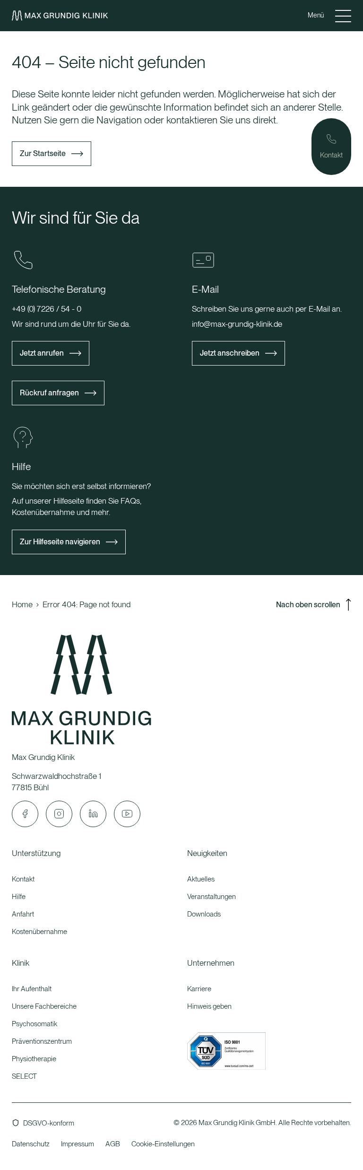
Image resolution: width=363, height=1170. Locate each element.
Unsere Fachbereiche (44, 1006)
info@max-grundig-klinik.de (237, 324)
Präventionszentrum (42, 1041)
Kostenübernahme (39, 931)
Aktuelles (201, 879)
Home (22, 604)
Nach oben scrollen (308, 604)
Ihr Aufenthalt (32, 989)
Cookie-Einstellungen (163, 1144)
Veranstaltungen (211, 896)
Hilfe (19, 896)
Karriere (199, 989)
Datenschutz (31, 1144)
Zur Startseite (43, 153)
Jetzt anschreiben (229, 353)
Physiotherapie (34, 1059)
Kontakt (23, 879)
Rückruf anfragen (49, 392)
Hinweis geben (209, 1006)
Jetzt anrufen (42, 353)
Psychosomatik (34, 1024)
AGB (112, 1144)
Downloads (204, 914)
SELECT (24, 1076)
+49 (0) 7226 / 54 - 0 (46, 309)
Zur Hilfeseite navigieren (60, 541)
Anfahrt (23, 914)
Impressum (77, 1144)
